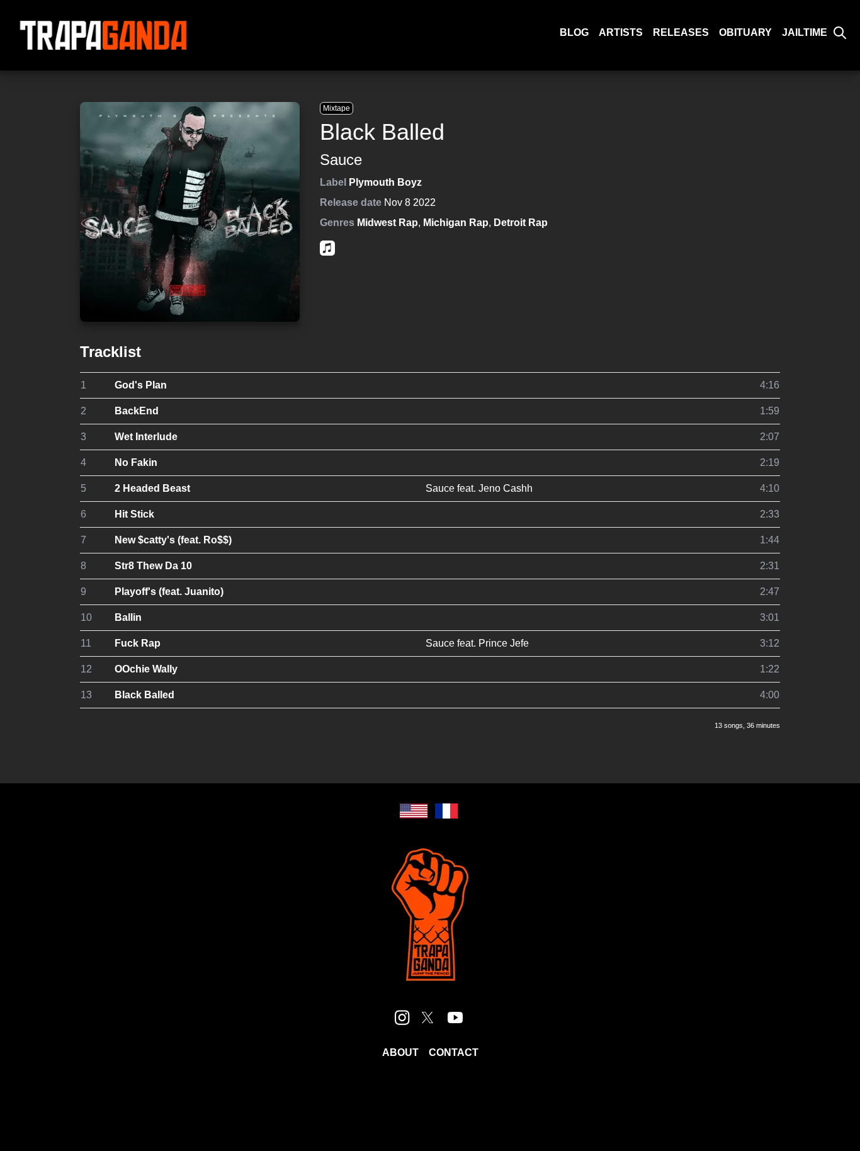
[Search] (839, 32)
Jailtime (804, 32)
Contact (453, 1052)
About (400, 1052)
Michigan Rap (456, 222)
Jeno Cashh (505, 488)
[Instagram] (402, 1017)
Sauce (341, 159)
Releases (681, 32)
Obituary (745, 32)
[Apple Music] (327, 248)
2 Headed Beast (152, 488)
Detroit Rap (521, 222)
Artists (621, 32)
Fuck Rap (138, 643)
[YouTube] (455, 1017)
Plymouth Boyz (385, 182)
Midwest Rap (387, 222)
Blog (574, 32)
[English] (413, 811)
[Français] (446, 811)
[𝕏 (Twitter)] (427, 1017)
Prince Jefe (503, 643)
